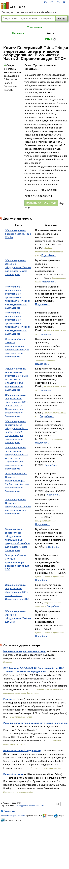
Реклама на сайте (36, 806)
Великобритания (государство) (22, 750)
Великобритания (13, 774)
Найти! (61, 18)
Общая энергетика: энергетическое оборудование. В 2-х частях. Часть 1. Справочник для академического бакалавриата (16, 379)
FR (64, 2)
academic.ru (13, 5)
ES (58, 2)
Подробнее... (48, 255)
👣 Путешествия (8, 811)
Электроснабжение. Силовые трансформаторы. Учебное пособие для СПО (17, 562)
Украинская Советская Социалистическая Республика (35, 723)
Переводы (18, 33)
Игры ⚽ (50, 39)
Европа (7, 699)
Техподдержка (22, 806)
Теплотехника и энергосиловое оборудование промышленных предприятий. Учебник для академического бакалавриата (17, 297)
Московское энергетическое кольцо (24, 651)
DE (51, 2)
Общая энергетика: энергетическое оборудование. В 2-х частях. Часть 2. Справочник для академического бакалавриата (16, 405)
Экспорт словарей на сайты (13, 816)
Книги (50, 33)
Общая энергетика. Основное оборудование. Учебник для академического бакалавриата (18, 267)
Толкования (34, 27)
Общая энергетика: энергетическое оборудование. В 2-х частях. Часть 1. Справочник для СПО (17, 592)
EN (45, 2)
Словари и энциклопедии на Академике (28, 12)
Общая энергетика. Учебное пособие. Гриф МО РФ (18, 234)
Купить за (41, 203)
